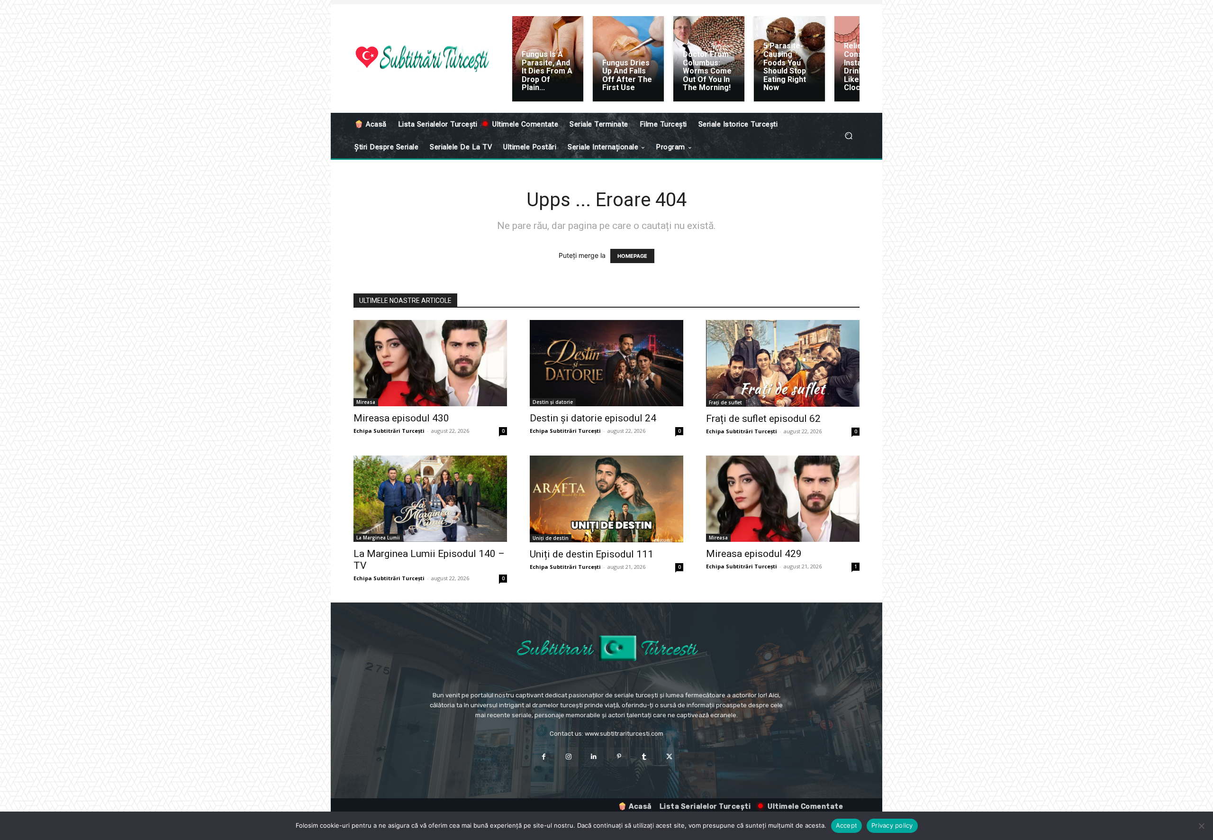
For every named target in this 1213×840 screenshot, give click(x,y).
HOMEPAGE (632, 256)
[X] (669, 757)
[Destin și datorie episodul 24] (606, 363)
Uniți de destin (551, 538)
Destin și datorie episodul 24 (593, 418)
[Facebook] (543, 757)
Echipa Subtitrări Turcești (389, 430)
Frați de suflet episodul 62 (763, 418)
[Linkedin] (594, 757)
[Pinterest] (619, 757)
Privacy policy (892, 825)
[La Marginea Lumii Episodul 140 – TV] (430, 499)
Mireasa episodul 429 (754, 553)
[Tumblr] (644, 757)
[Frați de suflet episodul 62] (783, 363)
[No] (1201, 826)
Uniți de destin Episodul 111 (591, 554)
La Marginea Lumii (378, 537)
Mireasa (365, 402)
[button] (848, 136)
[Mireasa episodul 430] (430, 363)
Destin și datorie (553, 402)
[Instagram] (569, 757)
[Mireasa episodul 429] (783, 499)
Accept (847, 825)
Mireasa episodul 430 (401, 418)
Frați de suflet (725, 402)
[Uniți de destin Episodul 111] (606, 499)
